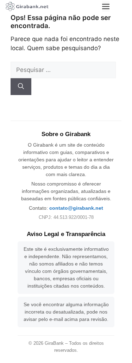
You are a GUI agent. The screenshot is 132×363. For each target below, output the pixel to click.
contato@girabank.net (76, 208)
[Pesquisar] (21, 86)
